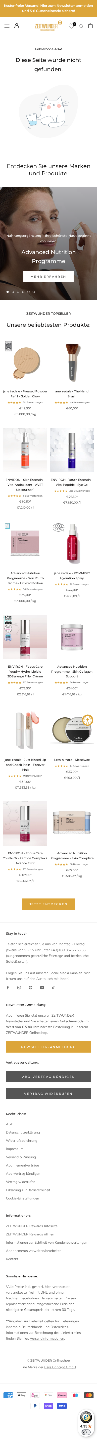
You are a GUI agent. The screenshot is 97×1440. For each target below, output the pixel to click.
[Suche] (81, 26)
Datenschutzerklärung (23, 1132)
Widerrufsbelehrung (21, 1140)
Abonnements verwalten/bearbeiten (33, 1250)
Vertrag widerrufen (20, 1181)
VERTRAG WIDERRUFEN (48, 1094)
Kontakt (12, 1259)
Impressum (14, 1149)
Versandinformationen (47, 1338)
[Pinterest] (30, 987)
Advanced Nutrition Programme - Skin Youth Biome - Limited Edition (25, 578)
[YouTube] (42, 987)
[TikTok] (53, 987)
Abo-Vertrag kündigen (23, 1173)
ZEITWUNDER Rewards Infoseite (31, 1226)
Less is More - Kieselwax (72, 760)
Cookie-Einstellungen (22, 1198)
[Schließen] (88, 1355)
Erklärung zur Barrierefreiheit (28, 1190)
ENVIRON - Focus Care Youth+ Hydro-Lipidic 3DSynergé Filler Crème (25, 671)
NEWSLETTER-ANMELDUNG (48, 1406)
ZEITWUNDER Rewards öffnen (30, 1234)
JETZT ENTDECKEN (48, 904)
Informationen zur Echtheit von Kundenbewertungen (46, 1242)
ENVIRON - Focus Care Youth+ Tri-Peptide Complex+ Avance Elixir (25, 858)
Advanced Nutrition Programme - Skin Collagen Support (72, 671)
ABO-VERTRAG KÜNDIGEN (48, 1077)
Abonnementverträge (22, 1165)
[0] (71, 26)
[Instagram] (19, 987)
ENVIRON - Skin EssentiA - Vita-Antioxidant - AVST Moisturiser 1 (25, 485)
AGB (9, 1124)
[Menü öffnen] (6, 26)
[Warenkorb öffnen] (90, 25)
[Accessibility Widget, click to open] (87, 720)
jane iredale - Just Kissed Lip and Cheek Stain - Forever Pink (25, 765)
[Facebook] (7, 987)
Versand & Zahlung (21, 1157)
